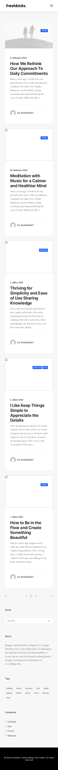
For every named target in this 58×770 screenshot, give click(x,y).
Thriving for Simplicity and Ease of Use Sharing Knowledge (28, 295)
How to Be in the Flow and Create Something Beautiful (25, 530)
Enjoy (19, 688)
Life (38, 688)
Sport (18, 693)
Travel (44, 30)
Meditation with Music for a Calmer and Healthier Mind (28, 180)
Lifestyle (37, 367)
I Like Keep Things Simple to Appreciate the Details (27, 413)
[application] (29, 34)
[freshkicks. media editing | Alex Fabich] (17, 5)
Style (27, 693)
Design (9, 688)
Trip (8, 698)
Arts (45, 367)
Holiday (29, 688)
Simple (9, 693)
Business (43, 250)
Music (46, 688)
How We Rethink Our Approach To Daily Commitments (29, 68)
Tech (36, 693)
